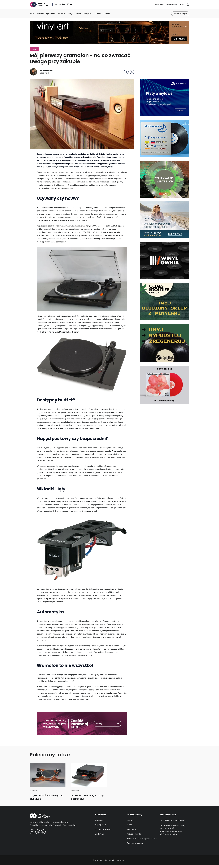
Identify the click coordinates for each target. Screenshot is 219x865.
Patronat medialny (103, 829)
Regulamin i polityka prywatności (141, 838)
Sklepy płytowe (171, 4)
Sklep (182, 4)
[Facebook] (32, 831)
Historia (98, 14)
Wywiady (40, 14)
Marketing (99, 834)
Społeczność (50, 14)
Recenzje (106, 14)
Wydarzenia (159, 4)
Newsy (32, 14)
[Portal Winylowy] (40, 4)
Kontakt (130, 820)
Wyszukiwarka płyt (180, 14)
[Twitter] (43, 831)
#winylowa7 (87, 14)
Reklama (99, 820)
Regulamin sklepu (135, 843)
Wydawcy (131, 829)
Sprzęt (78, 14)
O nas (129, 824)
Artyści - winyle (134, 834)
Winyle (70, 14)
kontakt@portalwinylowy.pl (172, 820)
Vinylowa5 (62, 14)
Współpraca (100, 824)
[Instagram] (37, 831)
